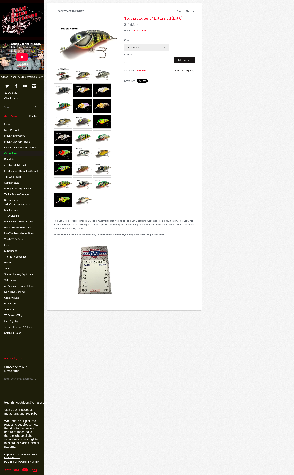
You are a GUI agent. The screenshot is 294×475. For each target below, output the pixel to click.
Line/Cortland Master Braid (19, 233)
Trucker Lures (139, 30)
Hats (7, 245)
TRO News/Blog (13, 315)
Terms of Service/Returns (18, 327)
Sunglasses (10, 250)
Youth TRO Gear (13, 239)
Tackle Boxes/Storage (16, 194)
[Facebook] (16, 86)
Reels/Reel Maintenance (17, 227)
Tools (7, 268)
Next (189, 11)
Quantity (128, 55)
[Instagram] (34, 86)
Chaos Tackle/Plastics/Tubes (20, 147)
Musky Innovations (14, 135)
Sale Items (10, 280)
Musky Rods (11, 209)
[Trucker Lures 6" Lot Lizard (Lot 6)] (85, 40)
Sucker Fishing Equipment (19, 274)
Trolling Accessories (15, 256)
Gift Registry (11, 321)
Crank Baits (10, 153)
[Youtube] (25, 86)
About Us (9, 309)
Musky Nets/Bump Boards (19, 221)
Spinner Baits (11, 182)
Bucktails (9, 159)
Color (126, 40)
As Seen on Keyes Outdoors (20, 286)
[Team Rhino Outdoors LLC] (22, 7)
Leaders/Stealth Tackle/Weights (21, 171)
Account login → (13, 358)
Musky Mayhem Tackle (17, 141)
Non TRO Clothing (14, 291)
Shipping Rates (12, 332)
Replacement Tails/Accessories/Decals (18, 202)
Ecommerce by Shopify (27, 462)
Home (7, 124)
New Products (12, 129)
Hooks (8, 262)
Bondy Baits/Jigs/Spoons (18, 188)
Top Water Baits (13, 176)
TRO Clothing (11, 215)
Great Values (11, 297)
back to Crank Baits (70, 11)
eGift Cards (10, 303)
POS (6, 462)
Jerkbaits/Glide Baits (15, 165)
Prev (178, 11)
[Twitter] (7, 86)
